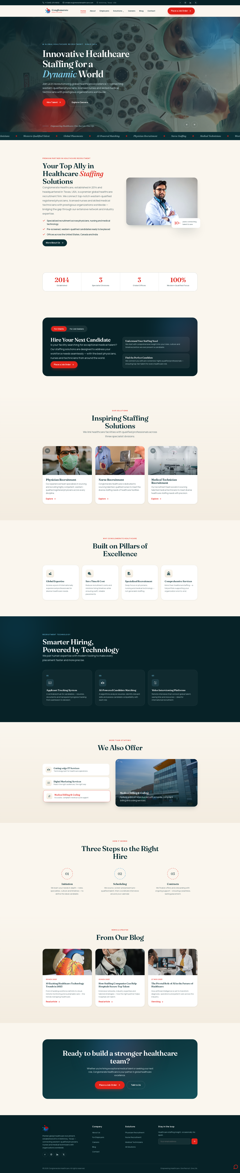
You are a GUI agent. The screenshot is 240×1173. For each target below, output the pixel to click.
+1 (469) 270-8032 (52, 3)
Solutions (117, 11)
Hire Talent (52, 102)
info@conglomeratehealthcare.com (79, 3)
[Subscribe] (195, 1141)
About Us (96, 1132)
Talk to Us (136, 1084)
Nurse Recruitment (133, 1137)
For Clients (59, 329)
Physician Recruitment (134, 1132)
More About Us (53, 242)
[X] (196, 3)
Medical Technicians (134, 1142)
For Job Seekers (77, 329)
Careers (131, 11)
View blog (155, 1001)
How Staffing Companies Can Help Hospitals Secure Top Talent (117, 985)
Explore (49, 498)
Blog (141, 11)
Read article (51, 1001)
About (93, 11)
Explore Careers (80, 102)
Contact (151, 11)
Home (83, 11)
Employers (104, 11)
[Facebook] (180, 3)
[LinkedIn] (190, 3)
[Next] (194, 124)
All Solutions (130, 1147)
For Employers (98, 1137)
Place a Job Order (179, 11)
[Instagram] (185, 3)
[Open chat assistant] (233, 1166)
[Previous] (187, 124)
